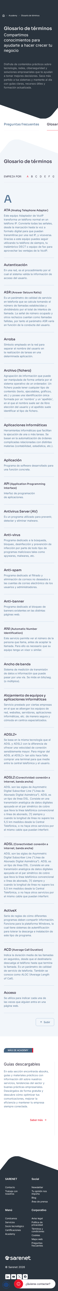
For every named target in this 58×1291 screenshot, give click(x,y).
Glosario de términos (30, 15)
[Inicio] (3, 15)
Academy (13, 15)
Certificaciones (13, 1230)
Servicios (10, 1222)
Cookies (36, 1235)
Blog (34, 1197)
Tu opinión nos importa (39, 1192)
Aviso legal (37, 1218)
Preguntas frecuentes (37, 1244)
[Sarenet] (18, 1258)
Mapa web (37, 1239)
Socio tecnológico (14, 1226)
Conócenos (11, 1218)
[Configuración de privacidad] (6, 1285)
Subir (47, 1022)
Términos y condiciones (38, 1230)
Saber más (36, 1120)
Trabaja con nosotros (11, 1192)
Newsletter (37, 1187)
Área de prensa (40, 1201)
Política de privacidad (37, 1223)
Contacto (10, 1187)
